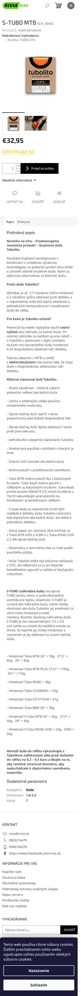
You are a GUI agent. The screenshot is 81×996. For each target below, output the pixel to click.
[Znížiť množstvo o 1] (18, 171)
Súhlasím (38, 985)
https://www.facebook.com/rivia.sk (35, 853)
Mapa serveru (12, 894)
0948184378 (18, 847)
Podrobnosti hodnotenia (20, 35)
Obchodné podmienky (19, 883)
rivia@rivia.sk (19, 833)
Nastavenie (39, 970)
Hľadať (69, 930)
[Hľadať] (47, 5)
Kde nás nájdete (14, 906)
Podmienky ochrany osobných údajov (30, 889)
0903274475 (18, 840)
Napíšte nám (12, 872)
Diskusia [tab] (23, 222)
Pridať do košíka (42, 168)
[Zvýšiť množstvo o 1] (18, 165)
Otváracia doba (13, 877)
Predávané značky (15, 900)
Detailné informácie (17, 180)
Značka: (21, 40)
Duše (30, 790)
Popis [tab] (10, 222)
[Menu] (70, 5)
